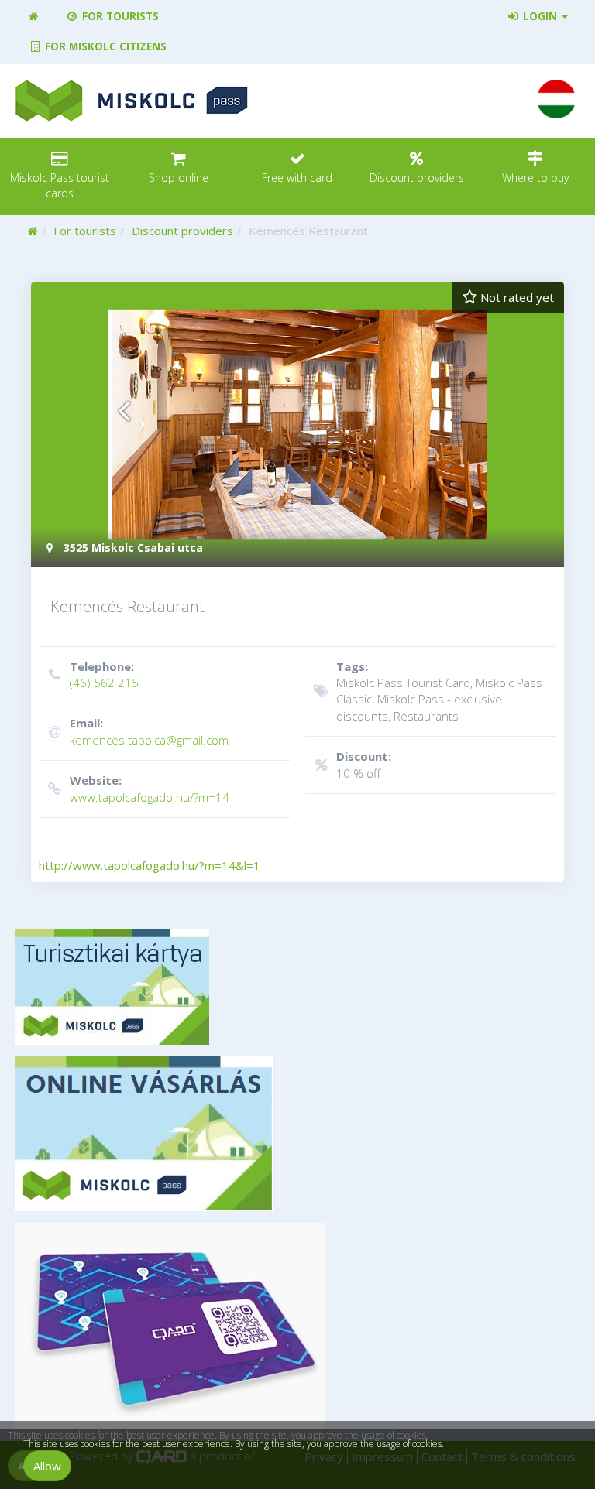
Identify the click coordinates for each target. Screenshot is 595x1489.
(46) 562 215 (104, 674)
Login (540, 16)
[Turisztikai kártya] (297, 987)
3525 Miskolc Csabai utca (131, 547)
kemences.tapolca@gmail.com (149, 731)
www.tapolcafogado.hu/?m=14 (149, 788)
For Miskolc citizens (104, 46)
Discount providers (182, 230)
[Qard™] (297, 1326)
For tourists (119, 16)
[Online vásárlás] (297, 1133)
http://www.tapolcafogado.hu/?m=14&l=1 (149, 865)
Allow (47, 1466)
